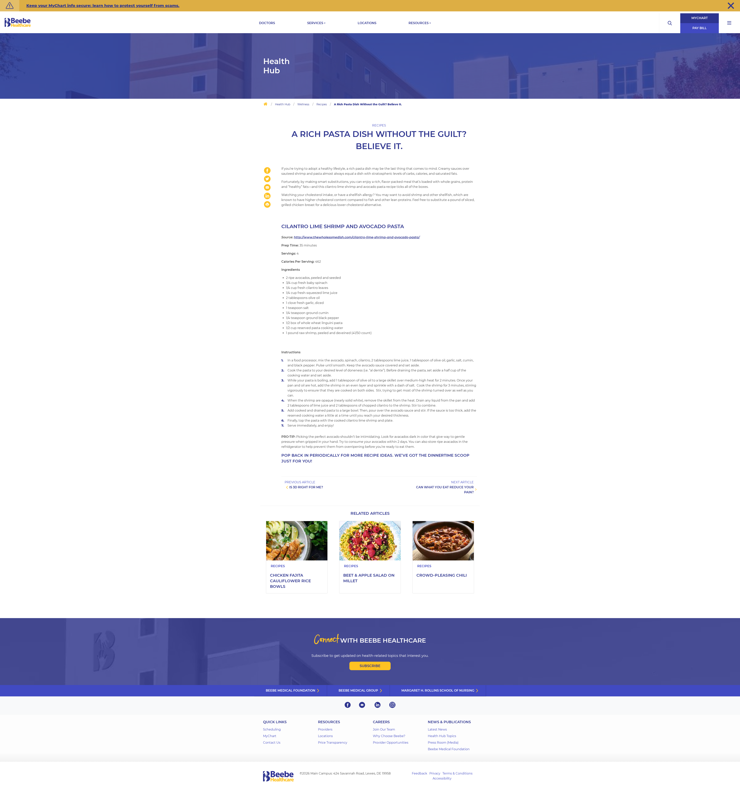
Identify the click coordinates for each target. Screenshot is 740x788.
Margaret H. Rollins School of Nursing (437, 690)
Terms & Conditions (457, 773)
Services (315, 23)
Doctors (267, 23)
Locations (367, 23)
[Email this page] (267, 187)
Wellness (303, 104)
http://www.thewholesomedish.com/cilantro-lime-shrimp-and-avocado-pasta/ (357, 237)
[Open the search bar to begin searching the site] (669, 23)
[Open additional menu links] (729, 23)
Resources (419, 23)
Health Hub (282, 104)
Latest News (437, 729)
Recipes (321, 104)
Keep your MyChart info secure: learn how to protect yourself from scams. (102, 5)
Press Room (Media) (443, 742)
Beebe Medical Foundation (290, 690)
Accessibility (442, 778)
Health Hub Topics (442, 736)
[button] (731, 5)
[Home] (265, 105)
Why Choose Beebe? (389, 736)
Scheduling (272, 729)
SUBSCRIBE (370, 666)
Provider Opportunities (390, 742)
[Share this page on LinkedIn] (267, 196)
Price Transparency (332, 742)
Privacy (434, 773)
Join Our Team (384, 729)
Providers (325, 729)
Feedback (419, 773)
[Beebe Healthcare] (18, 27)
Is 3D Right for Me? (306, 487)
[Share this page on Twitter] (267, 179)
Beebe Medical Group (358, 690)
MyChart (699, 18)
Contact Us (271, 742)
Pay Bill (699, 28)
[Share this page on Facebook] (267, 170)
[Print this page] (267, 204)
